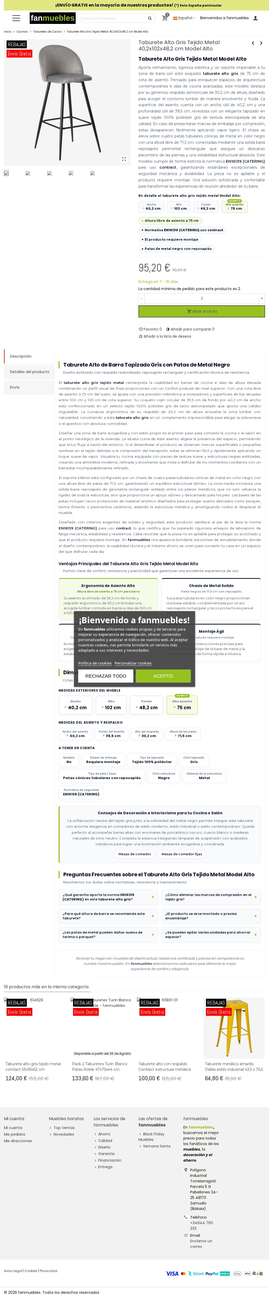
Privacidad (48, 1271)
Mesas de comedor (134, 854)
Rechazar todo (105, 676)
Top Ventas (64, 1127)
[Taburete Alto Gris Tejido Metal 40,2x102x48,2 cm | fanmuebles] (124, 159)
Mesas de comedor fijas (182, 854)
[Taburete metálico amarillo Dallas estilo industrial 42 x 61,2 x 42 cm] (253, 43)
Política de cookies (95, 663)
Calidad (105, 1140)
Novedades (64, 1134)
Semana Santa (156, 1146)
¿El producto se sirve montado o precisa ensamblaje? (201, 915)
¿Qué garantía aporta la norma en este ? (98, 897)
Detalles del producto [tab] (29, 371)
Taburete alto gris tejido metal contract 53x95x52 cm (33, 1067)
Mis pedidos (14, 1134)
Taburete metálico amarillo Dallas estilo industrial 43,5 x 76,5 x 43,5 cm (234, 1069)
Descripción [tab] (21, 356)
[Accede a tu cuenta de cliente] (255, 18)
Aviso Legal (13, 1271)
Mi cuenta (13, 1127)
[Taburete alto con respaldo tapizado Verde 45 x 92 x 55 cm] (261, 43)
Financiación (109, 1160)
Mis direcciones (18, 1141)
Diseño (104, 1147)
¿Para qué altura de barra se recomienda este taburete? (104, 915)
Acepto (163, 676)
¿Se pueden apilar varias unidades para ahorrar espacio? (208, 934)
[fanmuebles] (53, 18)
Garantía (106, 1153)
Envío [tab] (15, 387)
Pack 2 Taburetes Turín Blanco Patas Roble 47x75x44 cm (99, 1067)
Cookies (30, 1271)
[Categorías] (16, 18)
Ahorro (104, 1134)
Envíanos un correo (201, 1243)
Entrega (105, 1167)
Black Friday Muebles (151, 1136)
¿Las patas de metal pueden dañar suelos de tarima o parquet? (102, 934)
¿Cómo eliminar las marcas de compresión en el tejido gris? (208, 897)
